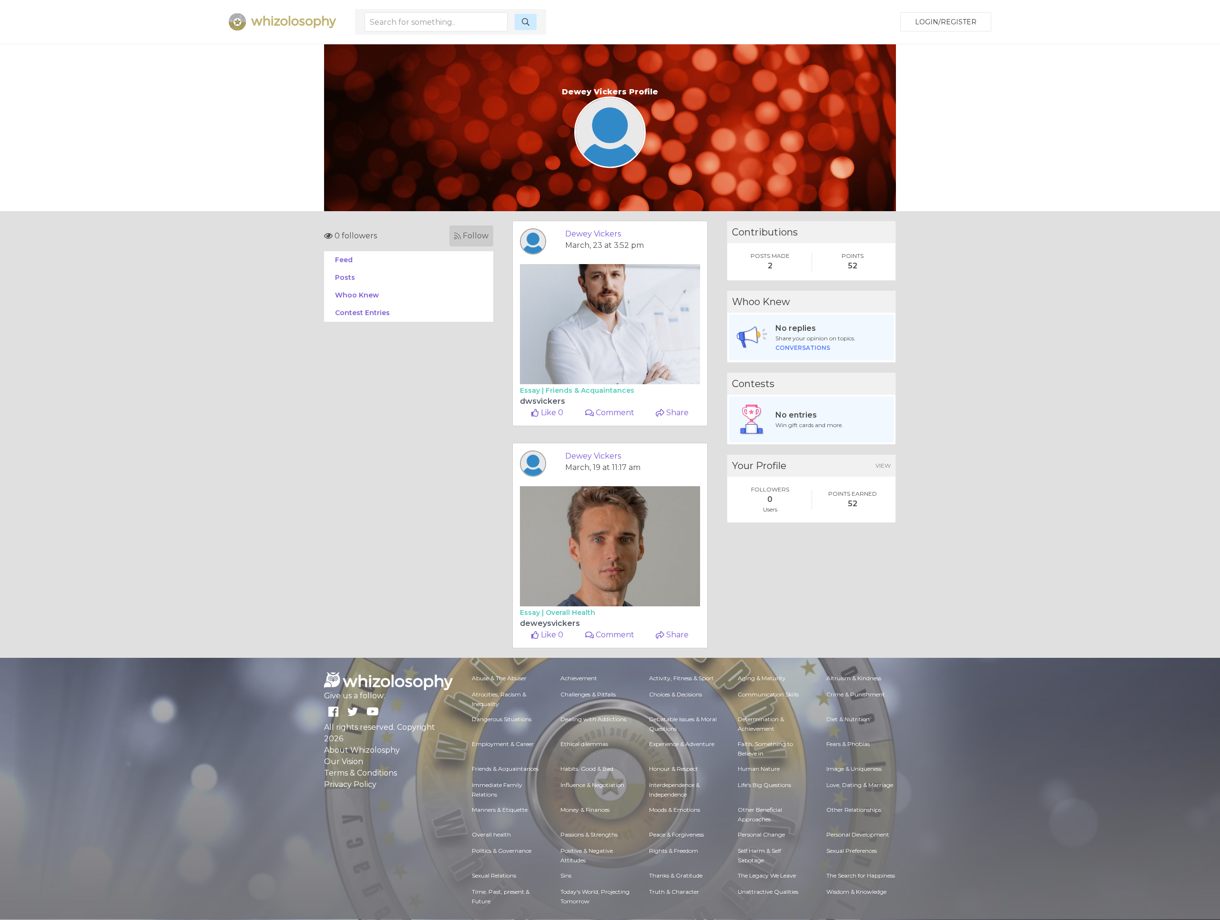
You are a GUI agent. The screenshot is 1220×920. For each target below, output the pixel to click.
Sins (565, 875)
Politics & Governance (501, 850)
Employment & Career (503, 743)
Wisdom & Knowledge (856, 891)
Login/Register (945, 22)
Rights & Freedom (673, 850)
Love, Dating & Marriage (859, 784)
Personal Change (761, 834)
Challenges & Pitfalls (588, 694)
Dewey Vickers (593, 233)
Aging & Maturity (762, 678)
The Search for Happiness (860, 875)
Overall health (570, 612)
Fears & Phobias (848, 743)
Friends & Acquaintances (590, 390)
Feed (344, 260)
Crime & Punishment (855, 694)
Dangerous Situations (501, 719)
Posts (345, 277)
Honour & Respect (673, 768)
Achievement (578, 678)
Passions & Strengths (589, 834)
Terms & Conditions (360, 772)
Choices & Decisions (675, 694)
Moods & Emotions (674, 809)
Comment (614, 412)
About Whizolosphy (362, 750)
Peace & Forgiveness (676, 834)
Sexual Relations (494, 875)
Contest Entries (362, 312)
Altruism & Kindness (853, 678)
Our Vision (343, 761)
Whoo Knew (357, 295)
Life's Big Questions (764, 784)
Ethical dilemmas (584, 743)
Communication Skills (768, 694)
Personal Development (857, 834)
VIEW (883, 465)
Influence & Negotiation (592, 784)
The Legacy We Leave (767, 875)
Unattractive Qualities (768, 891)
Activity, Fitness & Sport (681, 678)
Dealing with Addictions (593, 719)
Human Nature (759, 768)
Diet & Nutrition (848, 719)
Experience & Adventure (681, 743)
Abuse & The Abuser (499, 678)
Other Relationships (853, 809)
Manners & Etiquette (500, 809)
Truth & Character (674, 891)
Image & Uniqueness (854, 768)
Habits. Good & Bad (586, 768)
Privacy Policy (350, 784)
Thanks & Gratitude (675, 875)
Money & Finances (585, 809)
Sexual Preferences (851, 850)
